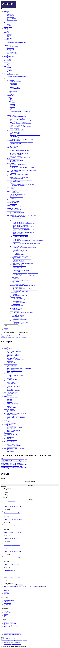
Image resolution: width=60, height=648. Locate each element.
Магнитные (10, 389)
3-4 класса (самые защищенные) (15, 375)
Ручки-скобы (10, 369)
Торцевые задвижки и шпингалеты (16, 416)
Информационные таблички (14, 427)
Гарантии (6, 601)
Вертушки (9, 378)
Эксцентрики (10, 431)
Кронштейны (10, 437)
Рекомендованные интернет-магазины (17, 42)
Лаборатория (10, 15)
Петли (5, 396)
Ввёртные (9, 402)
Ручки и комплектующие (10, 364)
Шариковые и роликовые (13, 390)
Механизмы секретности (10, 373)
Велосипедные (11, 382)
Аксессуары (10, 372)
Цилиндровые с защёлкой (14, 351)
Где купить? (7, 39)
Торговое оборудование (10, 625)
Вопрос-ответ (10, 14)
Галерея (6, 28)
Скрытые (9, 399)
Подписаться (19, 584)
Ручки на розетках (12, 365)
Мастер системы (11, 18)
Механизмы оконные (12, 442)
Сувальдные (10, 352)
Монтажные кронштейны (14, 445)
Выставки (9, 35)
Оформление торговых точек (11, 626)
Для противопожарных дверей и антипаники (19, 368)
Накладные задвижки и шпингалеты (16, 417)
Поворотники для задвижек (14, 419)
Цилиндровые (10, 349)
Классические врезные (13, 397)
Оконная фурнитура (9, 441)
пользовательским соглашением (31, 586)
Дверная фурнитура (9, 424)
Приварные (10, 400)
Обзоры (6, 614)
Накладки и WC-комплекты (14, 371)
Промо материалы (12, 20)
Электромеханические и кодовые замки (14, 448)
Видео (8, 24)
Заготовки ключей (12, 379)
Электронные (10, 451)
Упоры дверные (11, 428)
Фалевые (9, 395)
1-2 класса (9, 376)
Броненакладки (11, 410)
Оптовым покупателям (10, 623)
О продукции (7, 11)
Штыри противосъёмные (13, 430)
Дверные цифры (11, 426)
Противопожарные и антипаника (16, 357)
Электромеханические (13, 449)
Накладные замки (8, 438)
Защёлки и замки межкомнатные (12, 385)
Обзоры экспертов (9, 22)
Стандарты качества (12, 13)
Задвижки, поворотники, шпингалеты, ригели (16, 413)
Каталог (6, 113)
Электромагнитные (12, 447)
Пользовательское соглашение (12, 633)
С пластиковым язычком (13, 386)
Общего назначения (12, 383)
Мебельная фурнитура (10, 435)
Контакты (9, 38)
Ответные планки (11, 362)
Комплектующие (11, 407)
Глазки (5, 420)
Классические (10, 388)
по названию (11, 501)
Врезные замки (8, 348)
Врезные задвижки (12, 414)
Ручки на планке (11, 366)
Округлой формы (11, 393)
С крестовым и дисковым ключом (16, 359)
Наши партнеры (8, 27)
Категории (6, 347)
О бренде (6, 32)
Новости (9, 34)
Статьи (9, 25)
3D (7, 21)
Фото (8, 29)
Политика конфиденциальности (12, 634)
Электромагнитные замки (11, 444)
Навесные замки (8, 380)
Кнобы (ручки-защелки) (10, 392)
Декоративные (11, 411)
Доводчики (7, 404)
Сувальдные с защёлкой (13, 354)
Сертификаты (10, 17)
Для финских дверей (12, 358)
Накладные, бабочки (12, 403)
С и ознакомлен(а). (25, 586)
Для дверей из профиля (13, 355)
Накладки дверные (9, 409)
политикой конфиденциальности (12, 586)
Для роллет (10, 361)
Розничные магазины (12, 41)
